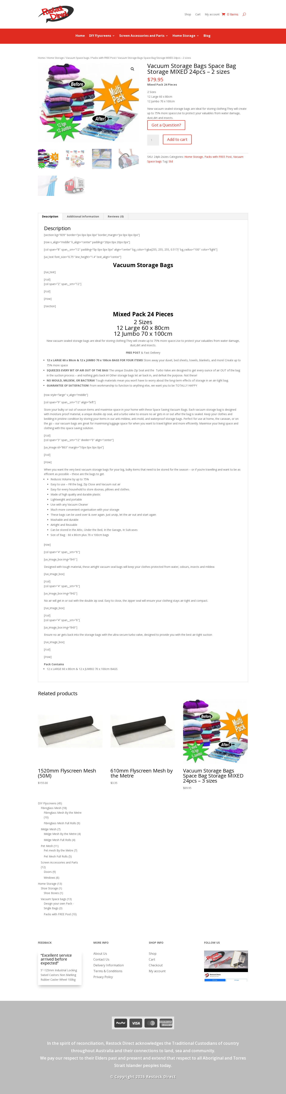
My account (212, 14)
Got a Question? (166, 125)
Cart (198, 14)
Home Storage (184, 36)
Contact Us (101, 960)
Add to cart (177, 139)
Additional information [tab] (83, 216)
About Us (100, 954)
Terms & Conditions (107, 971)
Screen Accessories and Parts (141, 36)
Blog (207, 36)
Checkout (156, 965)
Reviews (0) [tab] (116, 216)
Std (171, 161)
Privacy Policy (103, 977)
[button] (132, 69)
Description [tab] (50, 216)
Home (80, 36)
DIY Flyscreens (100, 36)
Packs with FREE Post (103, 58)
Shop (188, 14)
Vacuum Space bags (77, 58)
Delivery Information (108, 965)
